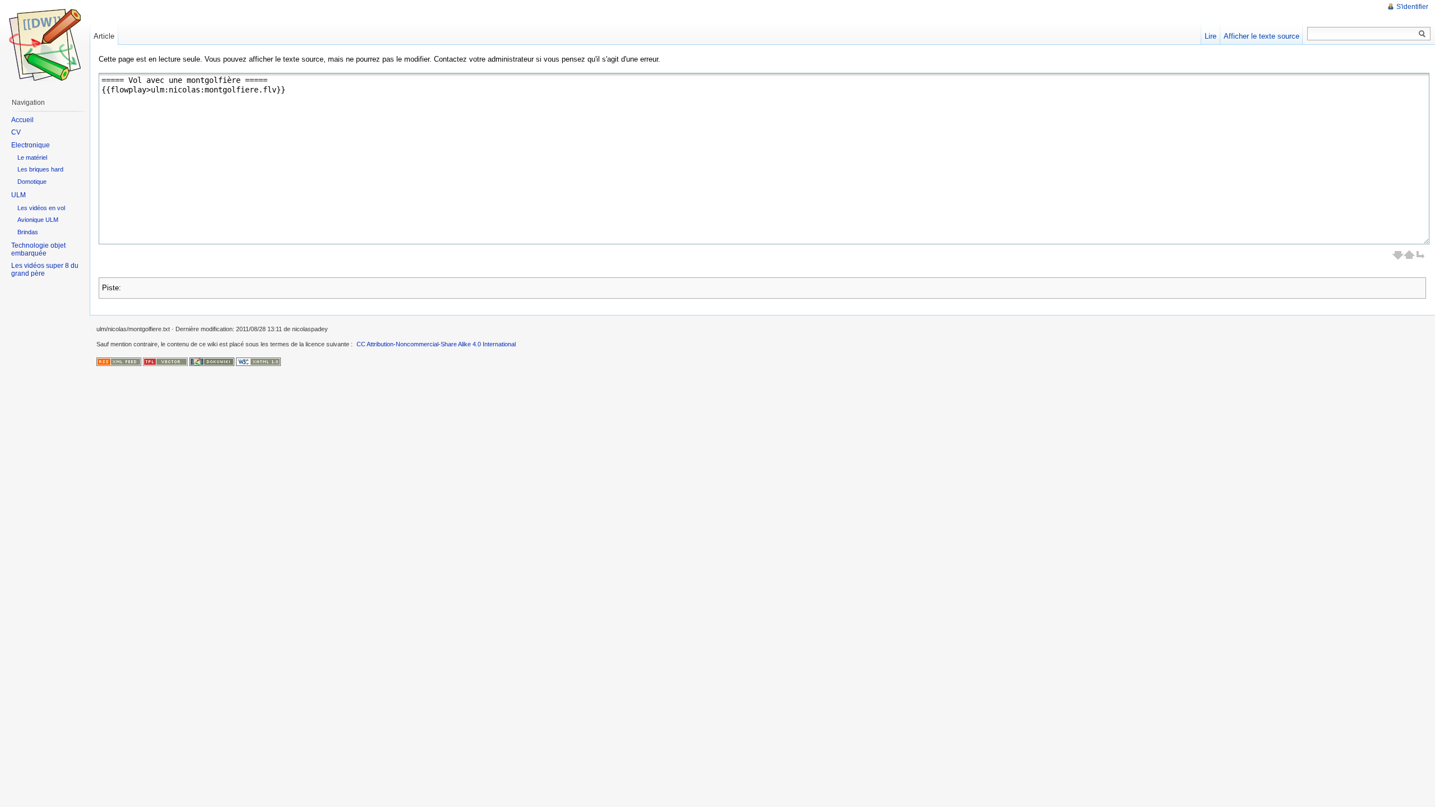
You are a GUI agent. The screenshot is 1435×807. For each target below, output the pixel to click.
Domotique (32, 181)
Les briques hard (40, 169)
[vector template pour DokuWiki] (165, 361)
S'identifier (1412, 7)
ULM (18, 195)
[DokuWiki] (211, 361)
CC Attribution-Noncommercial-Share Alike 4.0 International (436, 344)
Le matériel (32, 157)
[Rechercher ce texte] (1422, 34)
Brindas (27, 232)
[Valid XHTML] (258, 361)
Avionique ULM (37, 219)
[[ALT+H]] (45, 45)
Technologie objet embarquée (38, 249)
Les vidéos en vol (41, 208)
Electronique (30, 145)
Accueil (22, 120)
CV (16, 132)
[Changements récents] (118, 361)
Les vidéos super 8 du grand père (44, 269)
